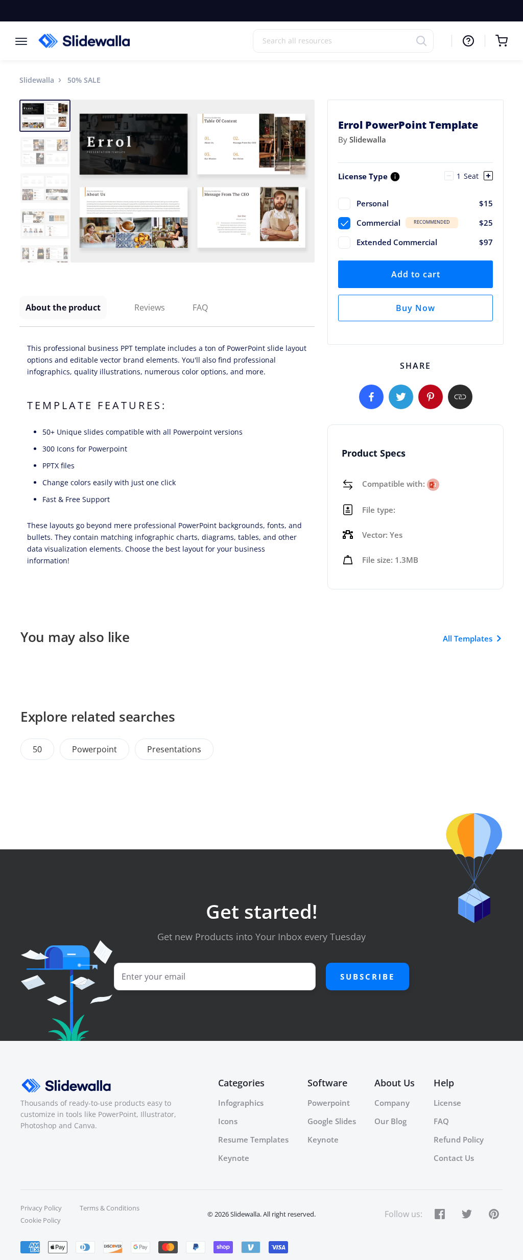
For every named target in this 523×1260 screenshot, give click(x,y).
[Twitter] (401, 397)
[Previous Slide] (79, 180)
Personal (424, 203)
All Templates (467, 638)
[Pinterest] (430, 397)
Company (392, 1103)
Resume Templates (253, 1139)
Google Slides (331, 1121)
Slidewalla (36, 80)
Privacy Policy (41, 1208)
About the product (63, 307)
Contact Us (454, 1158)
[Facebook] (371, 397)
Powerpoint (94, 749)
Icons (227, 1121)
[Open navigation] (26, 40)
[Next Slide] (305, 180)
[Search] (424, 40)
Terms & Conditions (109, 1208)
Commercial (424, 223)
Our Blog (390, 1121)
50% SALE (84, 80)
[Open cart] (496, 41)
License (447, 1103)
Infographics (241, 1103)
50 (37, 749)
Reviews (149, 307)
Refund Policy (459, 1139)
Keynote (233, 1158)
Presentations (174, 749)
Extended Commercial (424, 242)
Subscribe (367, 976)
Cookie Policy (40, 1220)
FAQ (200, 307)
